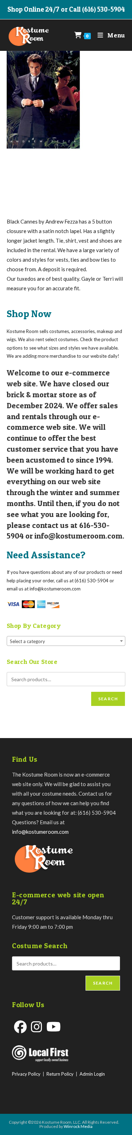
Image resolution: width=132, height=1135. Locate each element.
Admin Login (92, 1074)
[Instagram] (36, 1026)
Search (108, 698)
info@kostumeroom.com (40, 831)
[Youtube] (53, 1026)
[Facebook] (20, 1026)
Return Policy (60, 1074)
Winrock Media (78, 1126)
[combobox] (66, 641)
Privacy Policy (26, 1074)
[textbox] (66, 641)
